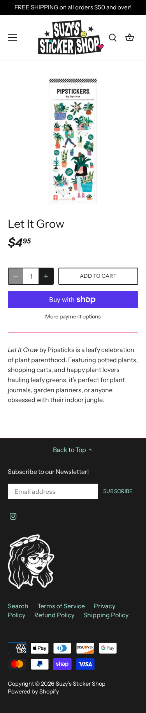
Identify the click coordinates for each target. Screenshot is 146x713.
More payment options (73, 317)
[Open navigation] (12, 37)
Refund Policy (54, 615)
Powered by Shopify (33, 691)
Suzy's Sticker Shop (81, 683)
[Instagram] (13, 515)
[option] (73, 140)
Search (18, 606)
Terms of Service (61, 606)
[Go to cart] (129, 37)
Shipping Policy (105, 615)
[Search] (112, 37)
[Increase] (46, 276)
